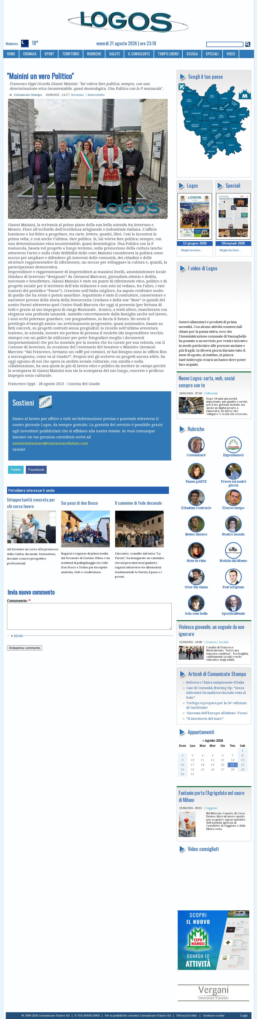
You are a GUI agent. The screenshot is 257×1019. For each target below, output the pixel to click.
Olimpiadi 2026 (233, 243)
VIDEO (231, 53)
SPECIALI (212, 53)
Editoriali (211, 393)
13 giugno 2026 (195, 243)
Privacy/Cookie (186, 1015)
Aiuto (18, 636)
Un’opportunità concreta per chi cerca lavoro (31, 502)
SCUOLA (192, 53)
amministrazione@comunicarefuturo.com (50, 443)
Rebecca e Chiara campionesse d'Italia (215, 682)
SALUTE (114, 53)
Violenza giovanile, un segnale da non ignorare (211, 630)
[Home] (128, 20)
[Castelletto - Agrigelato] (187, 836)
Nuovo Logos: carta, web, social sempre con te (207, 381)
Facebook (36, 470)
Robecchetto (96, 95)
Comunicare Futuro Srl (155, 1015)
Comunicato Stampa (28, 95)
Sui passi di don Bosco (79, 502)
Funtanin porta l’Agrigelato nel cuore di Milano (211, 796)
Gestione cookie (213, 1015)
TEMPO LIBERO (168, 53)
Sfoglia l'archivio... (191, 250)
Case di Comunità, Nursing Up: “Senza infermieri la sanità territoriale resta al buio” (216, 692)
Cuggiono (212, 808)
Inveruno (77, 95)
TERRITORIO (70, 53)
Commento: (18, 601)
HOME (11, 53)
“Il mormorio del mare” (204, 718)
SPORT (49, 53)
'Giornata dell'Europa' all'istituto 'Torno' (217, 713)
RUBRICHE (94, 53)
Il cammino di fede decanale (138, 502)
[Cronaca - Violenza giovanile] (191, 658)
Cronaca (211, 642)
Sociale (224, 642)
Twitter (16, 470)
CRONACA (29, 53)
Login (244, 1015)
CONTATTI (14, 62)
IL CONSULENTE (139, 53)
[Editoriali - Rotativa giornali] (191, 413)
